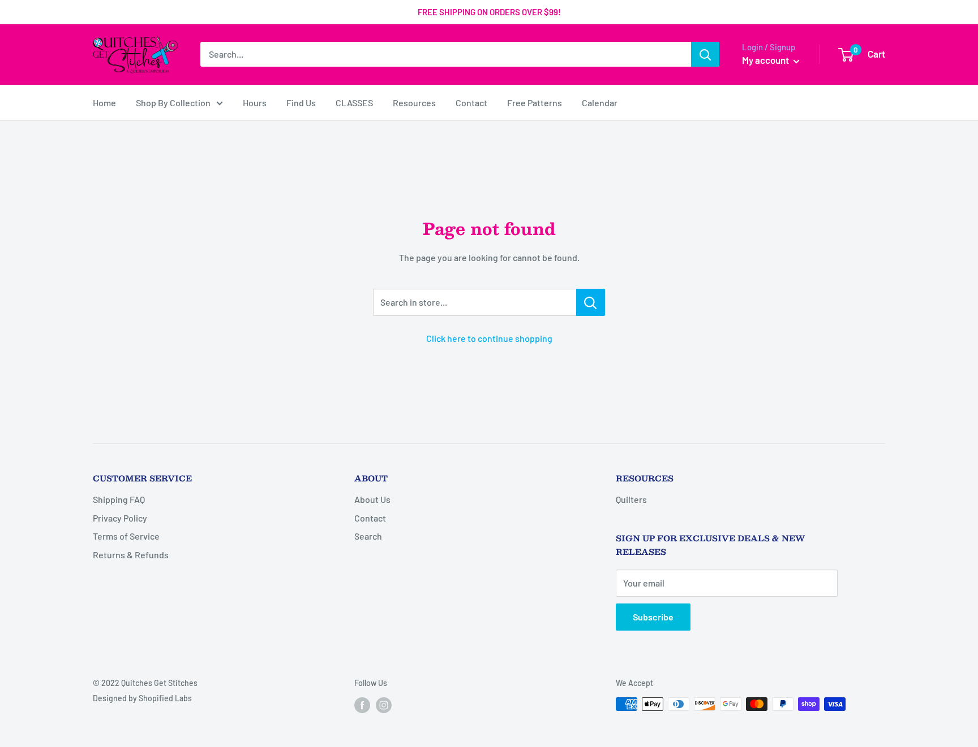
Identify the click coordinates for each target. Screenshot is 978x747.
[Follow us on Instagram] (384, 705)
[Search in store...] (590, 302)
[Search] (705, 54)
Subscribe (653, 616)
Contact (471, 102)
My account (766, 60)
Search (368, 536)
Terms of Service (126, 536)
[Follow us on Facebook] (362, 705)
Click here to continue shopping (489, 338)
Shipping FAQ (119, 499)
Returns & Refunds (131, 554)
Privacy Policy (120, 518)
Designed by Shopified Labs (142, 698)
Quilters (631, 499)
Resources (414, 102)
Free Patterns (534, 102)
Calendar (599, 102)
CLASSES (354, 102)
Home (104, 102)
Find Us (301, 102)
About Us (372, 499)
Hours (255, 102)
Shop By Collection (173, 102)
